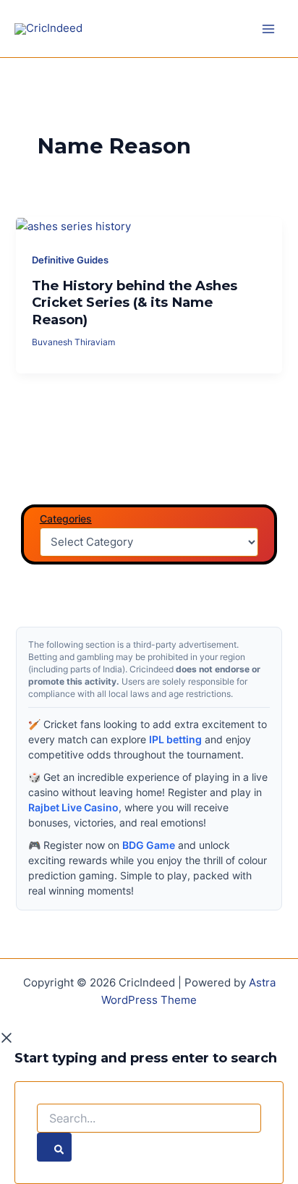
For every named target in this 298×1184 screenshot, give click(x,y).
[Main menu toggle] (268, 29)
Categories (66, 518)
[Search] (54, 1147)
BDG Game (148, 845)
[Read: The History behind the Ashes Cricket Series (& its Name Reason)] (73, 225)
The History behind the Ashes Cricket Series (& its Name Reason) (134, 302)
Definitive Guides (70, 260)
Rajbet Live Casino (73, 807)
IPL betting (175, 739)
